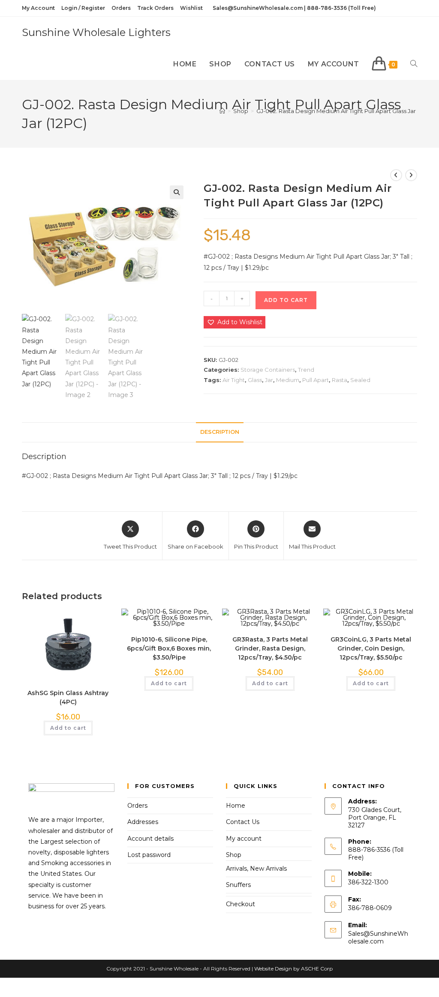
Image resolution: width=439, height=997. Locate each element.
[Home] (222, 110)
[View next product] (411, 175)
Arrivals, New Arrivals (256, 868)
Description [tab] (219, 432)
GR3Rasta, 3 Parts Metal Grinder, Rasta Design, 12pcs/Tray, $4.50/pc (270, 648)
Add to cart (286, 300)
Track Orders (155, 8)
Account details (150, 838)
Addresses (142, 822)
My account (244, 838)
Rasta (339, 379)
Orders (121, 8)
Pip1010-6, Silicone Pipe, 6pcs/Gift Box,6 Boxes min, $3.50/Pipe (169, 648)
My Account (38, 8)
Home (235, 805)
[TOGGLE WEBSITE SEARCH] (414, 64)
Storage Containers (268, 369)
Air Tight (234, 379)
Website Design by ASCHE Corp (293, 968)
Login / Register (83, 8)
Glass (255, 379)
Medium (287, 379)
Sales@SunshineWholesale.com (378, 937)
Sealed (360, 379)
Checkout (240, 904)
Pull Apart (315, 379)
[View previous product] (396, 175)
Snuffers (238, 885)
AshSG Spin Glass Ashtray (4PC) (67, 697)
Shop (233, 855)
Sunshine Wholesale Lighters (96, 32)
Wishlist (191, 8)
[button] (176, 192)
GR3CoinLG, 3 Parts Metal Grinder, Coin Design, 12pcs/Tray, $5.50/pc (371, 648)
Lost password (149, 855)
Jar (269, 379)
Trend (306, 369)
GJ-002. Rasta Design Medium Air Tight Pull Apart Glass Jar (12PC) (344, 110)
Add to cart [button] (68, 728)
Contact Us (242, 822)
